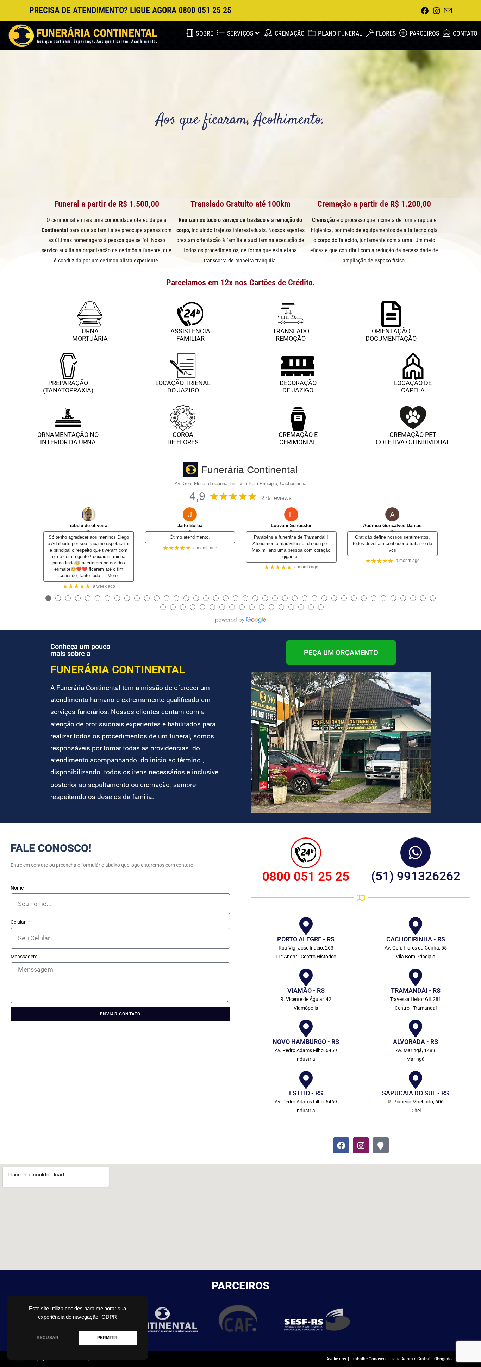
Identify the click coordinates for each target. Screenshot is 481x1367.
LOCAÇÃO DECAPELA (413, 386)
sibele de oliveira (88, 525)
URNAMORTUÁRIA (90, 334)
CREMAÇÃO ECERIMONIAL (298, 438)
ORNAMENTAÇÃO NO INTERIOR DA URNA (68, 438)
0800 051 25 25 (305, 877)
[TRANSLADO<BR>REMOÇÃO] (290, 314)
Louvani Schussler (291, 525)
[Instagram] (361, 1145)
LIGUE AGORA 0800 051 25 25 (180, 10)
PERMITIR (107, 1337)
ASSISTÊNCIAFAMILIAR (190, 334)
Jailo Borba (189, 525)
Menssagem (24, 956)
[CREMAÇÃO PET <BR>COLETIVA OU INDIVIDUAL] (413, 417)
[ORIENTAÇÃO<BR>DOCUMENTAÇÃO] (391, 314)
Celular (19, 922)
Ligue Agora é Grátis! (410, 1358)
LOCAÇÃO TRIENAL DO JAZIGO (183, 386)
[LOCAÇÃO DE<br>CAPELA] (413, 366)
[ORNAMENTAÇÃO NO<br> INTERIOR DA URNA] (68, 417)
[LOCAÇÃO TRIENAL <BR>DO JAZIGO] (183, 366)
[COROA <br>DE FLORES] (183, 417)
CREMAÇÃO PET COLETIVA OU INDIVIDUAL (413, 438)
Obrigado (443, 1358)
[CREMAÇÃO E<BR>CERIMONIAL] (298, 417)
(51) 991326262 (415, 876)
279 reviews (276, 498)
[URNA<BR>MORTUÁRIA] (90, 314)
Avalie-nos (336, 1358)
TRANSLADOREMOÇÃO (291, 334)
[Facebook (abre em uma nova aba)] (425, 11)
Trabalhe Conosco (368, 1358)
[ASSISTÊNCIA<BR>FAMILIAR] (190, 314)
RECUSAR (47, 1337)
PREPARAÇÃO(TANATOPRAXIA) (68, 386)
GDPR (109, 1317)
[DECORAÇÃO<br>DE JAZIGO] (298, 366)
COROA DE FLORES (183, 438)
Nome (17, 888)
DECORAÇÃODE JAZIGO (298, 386)
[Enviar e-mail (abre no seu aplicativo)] (447, 11)
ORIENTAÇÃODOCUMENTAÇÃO (391, 334)
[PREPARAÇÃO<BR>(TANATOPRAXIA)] (68, 366)
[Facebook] (341, 1145)
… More (109, 575)
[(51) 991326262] (415, 852)
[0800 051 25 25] (306, 852)
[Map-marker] (381, 1145)
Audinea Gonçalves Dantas (392, 525)
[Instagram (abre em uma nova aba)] (436, 11)
